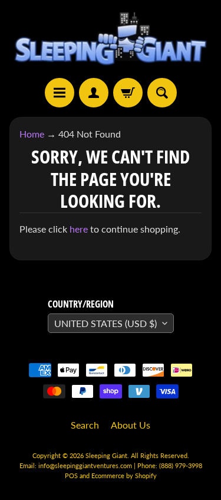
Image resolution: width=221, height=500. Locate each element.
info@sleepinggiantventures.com (86, 465)
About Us (130, 424)
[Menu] (59, 92)
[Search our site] (162, 92)
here (79, 228)
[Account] (93, 92)
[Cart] (128, 92)
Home (31, 133)
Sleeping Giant (106, 455)
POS (71, 475)
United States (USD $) (105, 323)
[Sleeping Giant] (110, 38)
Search (85, 424)
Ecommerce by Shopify (124, 475)
